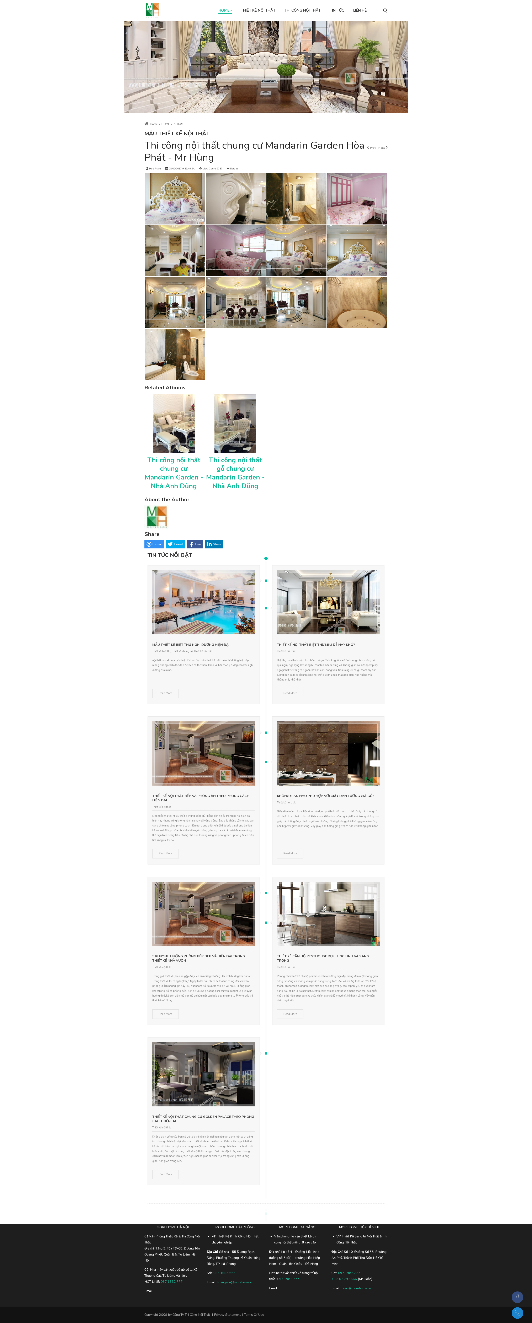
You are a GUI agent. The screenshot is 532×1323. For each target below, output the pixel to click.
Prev (373, 148)
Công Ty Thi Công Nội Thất (191, 1314)
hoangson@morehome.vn (235, 1282)
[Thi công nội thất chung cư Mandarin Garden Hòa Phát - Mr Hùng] (175, 198)
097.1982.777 (349, 1273)
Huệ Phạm (155, 168)
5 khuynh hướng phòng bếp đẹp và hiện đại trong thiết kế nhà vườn (198, 958)
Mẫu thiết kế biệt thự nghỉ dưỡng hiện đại (190, 644)
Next (381, 148)
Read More (165, 693)
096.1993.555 (224, 1273)
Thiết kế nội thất (203, 651)
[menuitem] (225, 10)
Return (234, 168)
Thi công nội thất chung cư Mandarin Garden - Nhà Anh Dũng (173, 473)
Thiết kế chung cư (182, 651)
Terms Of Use (254, 1314)
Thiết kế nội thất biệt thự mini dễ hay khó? (316, 644)
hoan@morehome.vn (356, 1288)
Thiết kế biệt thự (161, 651)
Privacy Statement (227, 1314)
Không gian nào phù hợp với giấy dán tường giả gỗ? (325, 796)
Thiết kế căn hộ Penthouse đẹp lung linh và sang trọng (323, 958)
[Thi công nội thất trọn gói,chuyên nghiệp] (152, 10)
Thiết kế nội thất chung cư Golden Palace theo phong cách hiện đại (203, 1119)
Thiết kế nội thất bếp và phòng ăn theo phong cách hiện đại (200, 798)
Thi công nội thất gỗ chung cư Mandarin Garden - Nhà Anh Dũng (235, 473)
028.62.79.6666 (344, 1279)
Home (153, 124)
